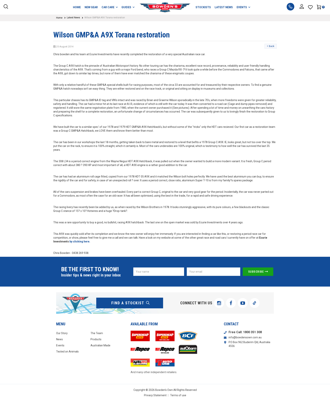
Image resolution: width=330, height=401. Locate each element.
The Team (97, 333)
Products (96, 339)
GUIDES (126, 7)
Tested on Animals (67, 351)
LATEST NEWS (224, 7)
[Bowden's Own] (165, 7)
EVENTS (242, 7)
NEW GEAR (91, 7)
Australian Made (100, 345)
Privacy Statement (155, 395)
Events (60, 345)
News (59, 339)
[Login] (301, 7)
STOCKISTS (203, 7)
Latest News (73, 17)
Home (59, 17)
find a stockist (127, 303)
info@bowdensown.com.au (245, 337)
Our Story (62, 333)
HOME (77, 7)
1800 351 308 (252, 332)
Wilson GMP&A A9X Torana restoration (104, 17)
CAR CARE (108, 7)
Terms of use (178, 395)
